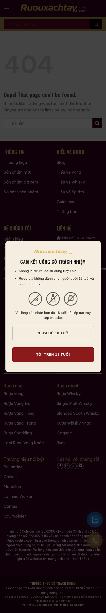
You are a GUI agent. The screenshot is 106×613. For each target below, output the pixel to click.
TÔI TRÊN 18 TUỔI (53, 354)
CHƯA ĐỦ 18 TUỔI (53, 333)
